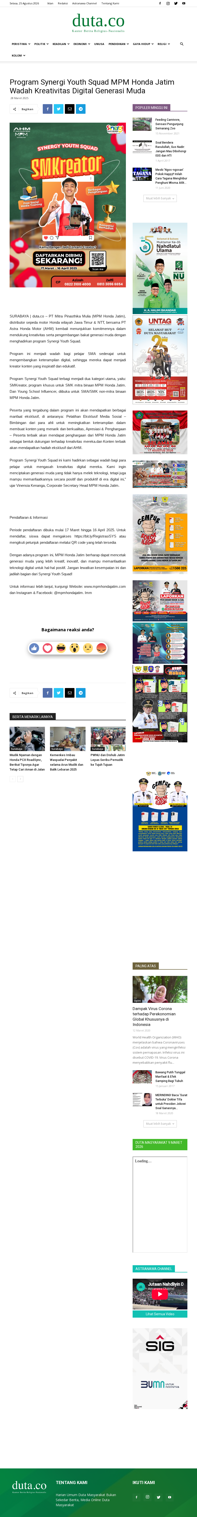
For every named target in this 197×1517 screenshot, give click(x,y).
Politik (39, 44)
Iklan (50, 3)
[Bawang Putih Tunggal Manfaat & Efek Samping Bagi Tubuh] (142, 1076)
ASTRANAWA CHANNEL (153, 1269)
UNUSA (99, 44)
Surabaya (16, 749)
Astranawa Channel (84, 3)
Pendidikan (117, 44)
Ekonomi (80, 44)
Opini (137, 1000)
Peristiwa (19, 44)
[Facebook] (160, 3)
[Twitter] (175, 3)
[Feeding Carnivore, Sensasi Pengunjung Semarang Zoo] (142, 124)
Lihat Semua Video (160, 1314)
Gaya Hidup (141, 44)
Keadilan (59, 44)
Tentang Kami (110, 3)
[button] (181, 44)
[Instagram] (168, 3)
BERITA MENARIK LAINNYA (32, 717)
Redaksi (63, 3)
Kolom (17, 55)
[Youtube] (183, 3)
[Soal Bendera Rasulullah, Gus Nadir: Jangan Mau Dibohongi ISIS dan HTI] (142, 147)
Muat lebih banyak (158, 198)
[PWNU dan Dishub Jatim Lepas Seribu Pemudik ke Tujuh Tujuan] (108, 739)
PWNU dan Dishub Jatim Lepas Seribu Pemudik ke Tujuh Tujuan (108, 759)
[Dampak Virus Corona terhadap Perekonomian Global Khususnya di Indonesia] (160, 989)
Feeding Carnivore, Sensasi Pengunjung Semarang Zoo (169, 124)
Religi (162, 44)
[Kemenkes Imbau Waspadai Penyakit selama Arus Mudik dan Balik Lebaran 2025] (67, 739)
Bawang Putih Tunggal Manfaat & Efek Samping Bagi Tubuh (170, 1077)
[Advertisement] (68, 301)
